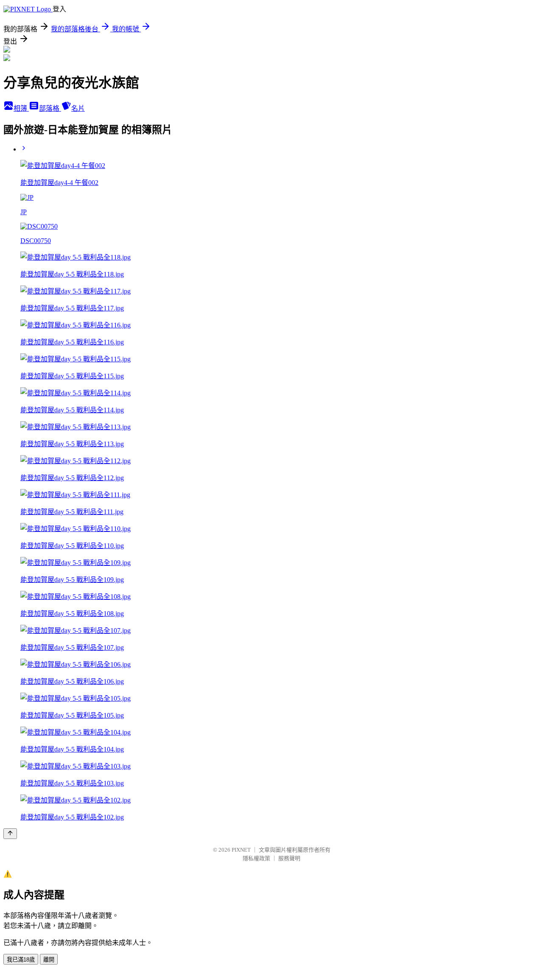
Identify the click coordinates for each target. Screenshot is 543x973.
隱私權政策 (256, 858)
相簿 (21, 108)
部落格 (50, 108)
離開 (48, 959)
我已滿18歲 (21, 959)
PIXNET (241, 850)
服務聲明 (289, 858)
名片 (78, 108)
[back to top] (10, 833)
